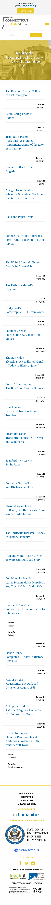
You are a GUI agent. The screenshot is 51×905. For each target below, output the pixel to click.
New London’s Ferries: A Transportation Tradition (22, 411)
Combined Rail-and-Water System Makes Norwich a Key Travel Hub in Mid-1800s (25, 582)
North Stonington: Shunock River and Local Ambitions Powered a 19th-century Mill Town (23, 739)
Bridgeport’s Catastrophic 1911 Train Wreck (25, 310)
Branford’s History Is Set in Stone (19, 462)
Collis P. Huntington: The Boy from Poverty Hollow (24, 386)
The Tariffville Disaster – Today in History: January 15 (25, 535)
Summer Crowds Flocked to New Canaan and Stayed (23, 335)
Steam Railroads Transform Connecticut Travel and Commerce (24, 438)
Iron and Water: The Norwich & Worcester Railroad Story (24, 557)
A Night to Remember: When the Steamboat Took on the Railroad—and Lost (24, 194)
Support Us (27, 800)
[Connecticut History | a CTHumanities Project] (15, 23)
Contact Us (27, 797)
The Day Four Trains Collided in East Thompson (24, 93)
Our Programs (25, 11)
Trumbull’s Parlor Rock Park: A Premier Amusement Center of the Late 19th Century (25, 142)
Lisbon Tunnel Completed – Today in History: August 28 (25, 657)
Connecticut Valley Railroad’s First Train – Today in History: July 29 (25, 240)
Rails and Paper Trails (19, 217)
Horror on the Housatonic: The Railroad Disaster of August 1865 (22, 683)
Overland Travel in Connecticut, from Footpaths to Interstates (25, 609)
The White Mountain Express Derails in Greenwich (24, 264)
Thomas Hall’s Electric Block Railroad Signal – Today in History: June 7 (24, 361)
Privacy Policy (26, 793)
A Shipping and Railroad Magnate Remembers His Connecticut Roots (25, 710)
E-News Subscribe (27, 804)
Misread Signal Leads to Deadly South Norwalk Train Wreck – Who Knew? (25, 510)
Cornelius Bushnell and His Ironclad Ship (19, 485)
